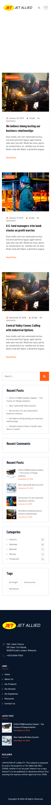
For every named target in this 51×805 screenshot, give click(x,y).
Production (10, 277)
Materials (10, 177)
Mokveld (12, 549)
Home (7, 674)
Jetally (32, 118)
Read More (11, 157)
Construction (29, 582)
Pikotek (12, 554)
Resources (9, 699)
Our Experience (11, 694)
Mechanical (14, 589)
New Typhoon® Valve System (22, 406)
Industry (13, 539)
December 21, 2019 (25, 479)
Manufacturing (12, 77)
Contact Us (10, 703)
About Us (9, 679)
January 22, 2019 (25, 517)
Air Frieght (13, 582)
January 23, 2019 (25, 504)
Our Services (10, 689)
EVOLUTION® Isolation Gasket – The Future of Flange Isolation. (30, 473)
